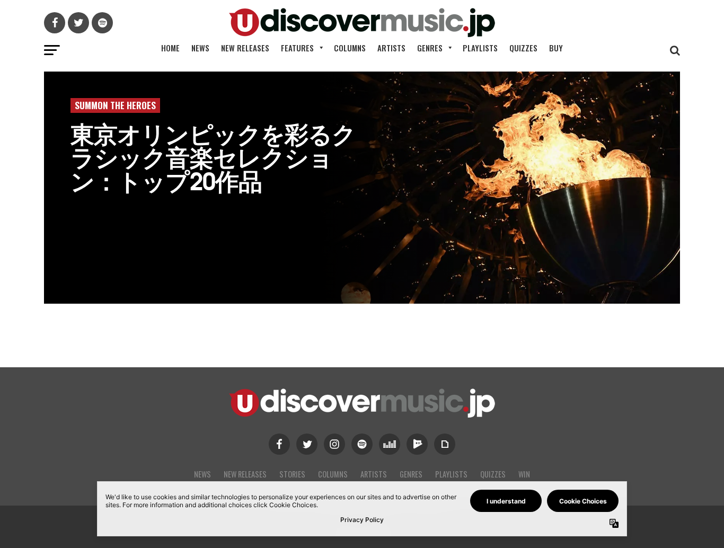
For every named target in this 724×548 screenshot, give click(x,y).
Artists (391, 48)
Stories (292, 474)
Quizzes (523, 48)
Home (170, 48)
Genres (430, 48)
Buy (556, 48)
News (200, 48)
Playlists (480, 48)
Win (524, 474)
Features (297, 48)
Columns (350, 48)
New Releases (245, 48)
